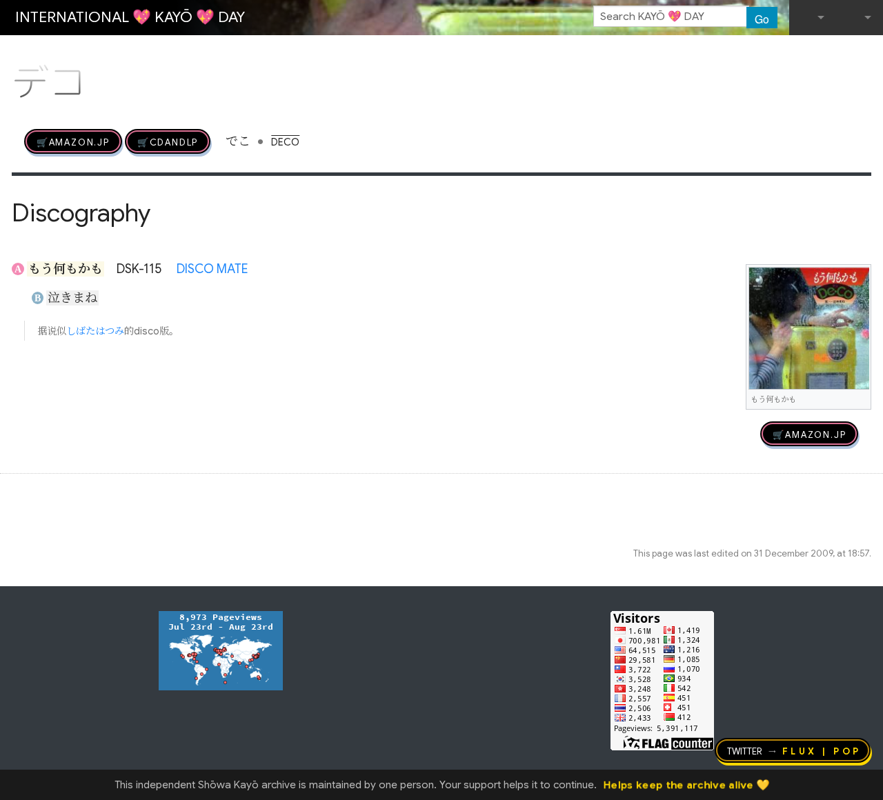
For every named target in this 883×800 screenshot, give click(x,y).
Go (762, 18)
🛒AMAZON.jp (73, 141)
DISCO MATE (212, 269)
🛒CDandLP (167, 141)
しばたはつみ (95, 331)
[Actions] (866, 54)
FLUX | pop (822, 750)
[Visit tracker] (221, 649)
